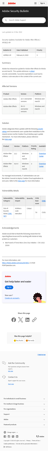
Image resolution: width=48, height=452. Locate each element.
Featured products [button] (10, 425)
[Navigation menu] (3, 3)
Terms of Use (36, 440)
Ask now (10, 371)
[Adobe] (12, 3)
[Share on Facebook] (13, 322)
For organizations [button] (10, 409)
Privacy (28, 440)
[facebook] (5, 436)
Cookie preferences (9, 444)
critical (32, 71)
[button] (35, 3)
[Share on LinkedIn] (27, 322)
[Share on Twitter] (20, 322)
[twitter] (13, 436)
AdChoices (9, 447)
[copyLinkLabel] (34, 322)
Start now (11, 384)
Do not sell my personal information (26, 444)
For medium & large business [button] (14, 404)
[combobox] (24, 20)
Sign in (42, 3)
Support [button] (6, 414)
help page (8, 139)
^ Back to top (41, 355)
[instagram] (9, 436)
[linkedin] (17, 436)
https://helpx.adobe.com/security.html (15, 263)
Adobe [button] (6, 419)
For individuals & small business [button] (15, 399)
